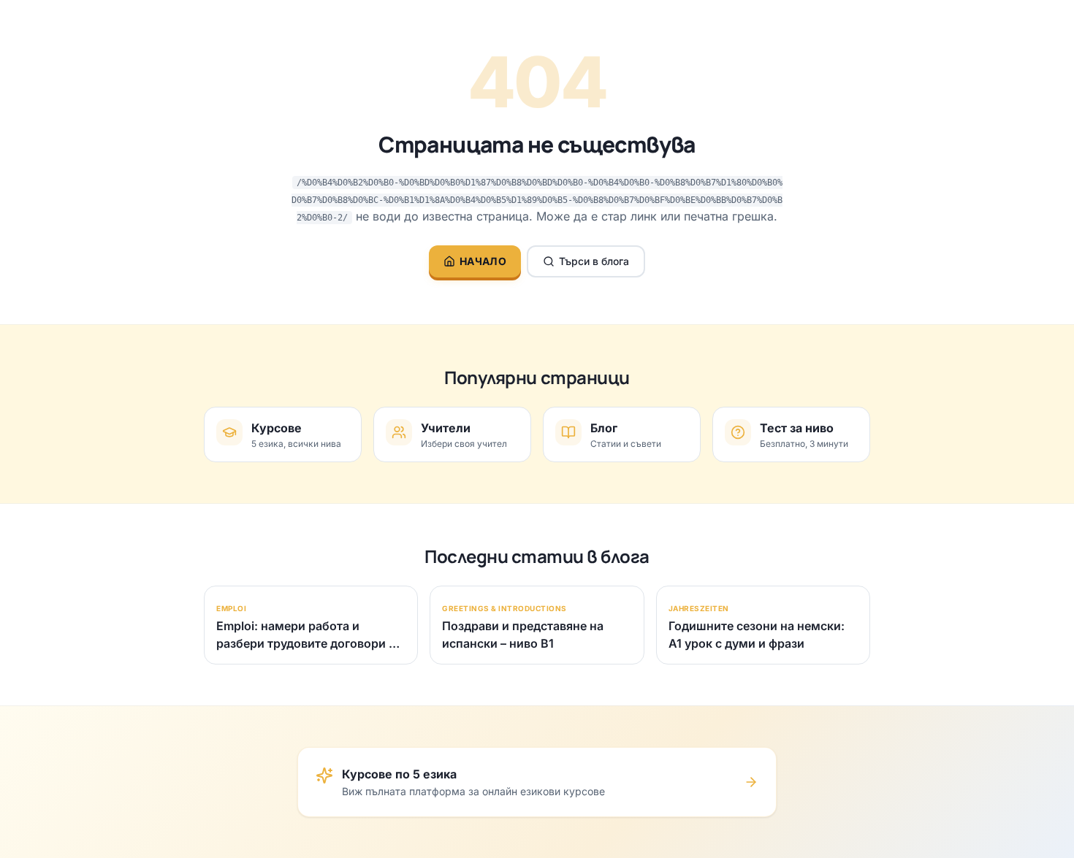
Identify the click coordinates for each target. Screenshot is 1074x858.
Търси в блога (594, 261)
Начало (483, 261)
